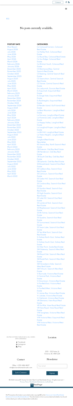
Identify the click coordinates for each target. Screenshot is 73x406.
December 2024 (14, 98)
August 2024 (12, 108)
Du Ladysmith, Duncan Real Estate (51, 88)
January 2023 (13, 152)
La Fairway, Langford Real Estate (50, 115)
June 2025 (11, 83)
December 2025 (14, 69)
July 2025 (11, 81)
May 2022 (11, 171)
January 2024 (13, 123)
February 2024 (13, 120)
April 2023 (11, 144)
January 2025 (13, 96)
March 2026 (12, 62)
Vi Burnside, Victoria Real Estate (50, 274)
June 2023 (11, 140)
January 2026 (13, 66)
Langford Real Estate (45, 140)
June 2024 (11, 113)
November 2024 (14, 101)
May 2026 (11, 57)
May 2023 (11, 142)
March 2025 (12, 91)
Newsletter (41, 142)
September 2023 (14, 132)
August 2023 (12, 135)
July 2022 (11, 166)
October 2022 (13, 159)
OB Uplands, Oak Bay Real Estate (50, 162)
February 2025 (13, 93)
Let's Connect (21, 372)
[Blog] (69, 3)
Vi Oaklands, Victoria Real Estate (50, 298)
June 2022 (11, 169)
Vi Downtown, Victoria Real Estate (51, 281)
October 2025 (13, 74)
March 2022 (12, 176)
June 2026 (11, 54)
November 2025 (14, 71)
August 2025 (12, 79)
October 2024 (13, 103)
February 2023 (13, 149)
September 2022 (14, 162)
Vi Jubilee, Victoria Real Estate (49, 296)
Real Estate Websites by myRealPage (41, 382)
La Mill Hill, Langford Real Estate (50, 132)
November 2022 (14, 157)
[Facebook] (66, 3)
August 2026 (12, 49)
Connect (58, 2)
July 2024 (11, 110)
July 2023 (11, 137)
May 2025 (11, 86)
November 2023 (14, 127)
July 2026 (11, 52)
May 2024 (11, 115)
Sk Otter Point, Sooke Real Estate (50, 247)
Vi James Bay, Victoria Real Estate (51, 293)
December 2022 (14, 154)
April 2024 (11, 118)
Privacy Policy (24, 382)
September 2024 (14, 106)
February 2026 (13, 64)
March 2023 (12, 147)
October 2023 (13, 130)
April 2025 (11, 88)
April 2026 (11, 59)
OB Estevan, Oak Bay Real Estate (50, 149)
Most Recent (12, 47)
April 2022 (11, 174)
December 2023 (14, 125)
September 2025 (14, 76)
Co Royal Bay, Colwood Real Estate (51, 57)
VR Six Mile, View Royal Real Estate (51, 305)
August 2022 (12, 164)
